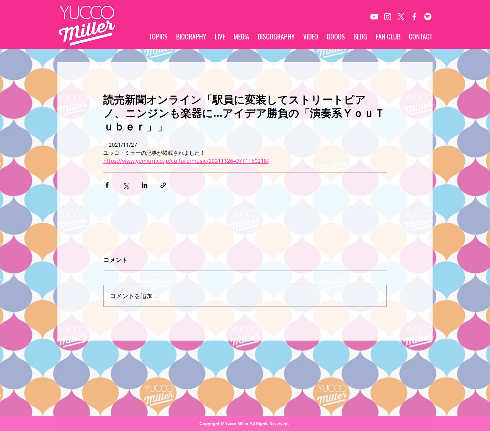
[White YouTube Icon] (374, 16)
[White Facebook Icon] (414, 16)
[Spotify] (428, 16)
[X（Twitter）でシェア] (125, 185)
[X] (401, 16)
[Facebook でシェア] (107, 185)
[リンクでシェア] (163, 185)
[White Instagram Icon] (387, 16)
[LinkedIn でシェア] (144, 185)
